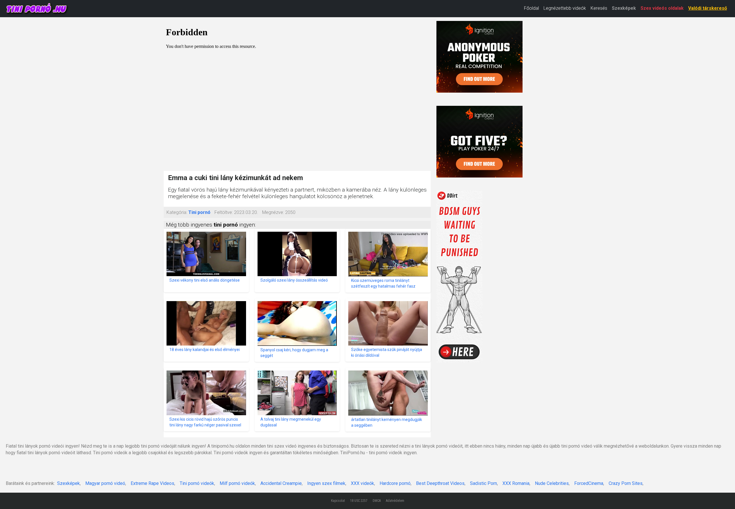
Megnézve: (273, 212)
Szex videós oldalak (662, 8)
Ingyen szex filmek (326, 483)
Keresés (599, 8)
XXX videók (362, 483)
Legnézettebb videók (564, 8)
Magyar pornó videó (105, 483)
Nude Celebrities (552, 483)
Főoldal (531, 8)
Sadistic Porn (483, 483)
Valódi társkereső (707, 8)
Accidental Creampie (281, 483)
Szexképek (624, 8)
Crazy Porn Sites (626, 483)
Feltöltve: (223, 212)
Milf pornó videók (237, 483)
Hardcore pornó (395, 483)
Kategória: (177, 212)
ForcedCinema (588, 483)
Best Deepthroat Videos (440, 483)
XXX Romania (515, 483)
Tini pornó (199, 212)
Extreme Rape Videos (152, 483)
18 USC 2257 (359, 501)
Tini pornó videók (197, 483)
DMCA (377, 501)
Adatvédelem (395, 501)
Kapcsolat (338, 501)
